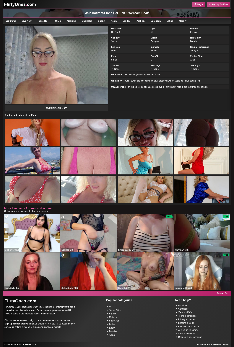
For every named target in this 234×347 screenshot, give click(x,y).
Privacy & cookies (186, 319)
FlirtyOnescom (20, 4)
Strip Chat (114, 321)
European (156, 21)
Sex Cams (11, 21)
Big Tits (127, 21)
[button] (32, 132)
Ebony (101, 21)
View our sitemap (186, 333)
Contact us (183, 309)
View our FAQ (185, 312)
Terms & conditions (187, 316)
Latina (170, 21)
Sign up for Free (219, 4)
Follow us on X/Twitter (188, 326)
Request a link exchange (190, 337)
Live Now (26, 21)
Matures (113, 317)
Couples (71, 21)
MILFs (58, 21)
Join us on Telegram (188, 330)
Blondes (113, 331)
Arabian (140, 21)
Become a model (186, 323)
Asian (114, 21)
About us (182, 305)
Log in (200, 4)
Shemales (87, 21)
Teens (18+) (43, 21)
